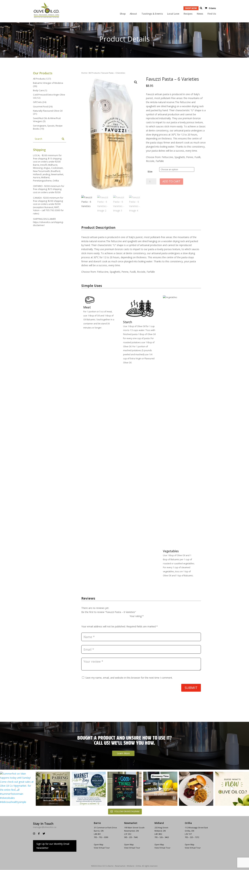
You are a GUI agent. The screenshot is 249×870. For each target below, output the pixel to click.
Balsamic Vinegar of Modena (48, 82)
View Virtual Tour (193, 847)
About (133, 14)
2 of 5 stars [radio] (136, 620)
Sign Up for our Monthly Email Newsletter (52, 845)
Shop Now (191, 8)
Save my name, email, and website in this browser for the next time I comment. (129, 677)
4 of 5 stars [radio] (146, 620)
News (200, 14)
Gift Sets (37, 102)
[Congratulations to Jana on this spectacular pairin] (160, 789)
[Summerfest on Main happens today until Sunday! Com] (17, 789)
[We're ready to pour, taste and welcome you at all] (124, 789)
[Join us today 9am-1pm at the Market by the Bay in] (89, 789)
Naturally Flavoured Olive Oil (48, 110)
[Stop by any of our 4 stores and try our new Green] (232, 789)
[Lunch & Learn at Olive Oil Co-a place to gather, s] (196, 789)
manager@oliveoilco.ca (44, 827)
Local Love (173, 14)
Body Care (38, 90)
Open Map (189, 844)
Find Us (212, 14)
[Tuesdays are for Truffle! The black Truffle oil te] (53, 789)
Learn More (123, 753)
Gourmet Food (40, 106)
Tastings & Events (152, 14)
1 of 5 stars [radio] (132, 620)
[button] (136, 82)
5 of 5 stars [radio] (151, 620)
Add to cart (171, 181)
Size (150, 171)
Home (84, 73)
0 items (212, 8)
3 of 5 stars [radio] (141, 620)
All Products (94, 73)
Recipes (188, 14)
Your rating (137, 616)
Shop (123, 14)
